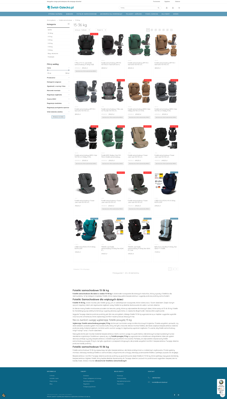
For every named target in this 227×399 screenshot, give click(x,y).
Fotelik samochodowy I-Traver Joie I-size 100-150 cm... (138, 156)
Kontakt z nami (54, 378)
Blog (51, 384)
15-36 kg (50, 33)
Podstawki (51, 57)
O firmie (52, 375)
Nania (156, 244)
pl (159, 382)
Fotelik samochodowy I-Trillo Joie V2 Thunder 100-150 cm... (112, 110)
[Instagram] (178, 394)
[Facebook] (174, 394)
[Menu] (224, 380)
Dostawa (86, 375)
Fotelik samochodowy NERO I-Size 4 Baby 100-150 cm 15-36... (139, 110)
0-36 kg (50, 47)
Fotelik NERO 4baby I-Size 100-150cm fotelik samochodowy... (111, 156)
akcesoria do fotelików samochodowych (111, 361)
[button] (148, 29)
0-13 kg (50, 36)
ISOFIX (50, 30)
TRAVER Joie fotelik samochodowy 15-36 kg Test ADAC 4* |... (112, 248)
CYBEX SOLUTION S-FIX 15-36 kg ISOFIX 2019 (165, 201)
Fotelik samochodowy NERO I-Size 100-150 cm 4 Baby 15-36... (166, 110)
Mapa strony (53, 381)
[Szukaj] (158, 8)
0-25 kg (50, 43)
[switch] (221, 392)
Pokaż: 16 (100, 30)
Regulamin (86, 384)
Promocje (120, 375)
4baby (103, 60)
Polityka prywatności (89, 386)
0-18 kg (50, 40)
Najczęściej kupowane (123, 381)
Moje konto (120, 384)
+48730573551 (156, 378)
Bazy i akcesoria (53, 53)
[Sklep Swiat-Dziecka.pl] (60, 8)
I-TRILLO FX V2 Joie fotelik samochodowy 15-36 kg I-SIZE (84, 63)
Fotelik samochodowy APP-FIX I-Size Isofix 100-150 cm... (138, 63)
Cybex (156, 198)
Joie (76, 60)
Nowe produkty (121, 378)
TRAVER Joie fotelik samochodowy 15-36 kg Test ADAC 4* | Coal (139, 248)
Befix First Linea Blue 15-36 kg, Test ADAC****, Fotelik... (166, 247)
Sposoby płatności (88, 381)
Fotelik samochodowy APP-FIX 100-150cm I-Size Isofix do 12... (111, 63)
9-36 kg (50, 50)
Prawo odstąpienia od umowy (92, 378)
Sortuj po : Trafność (80, 30)
